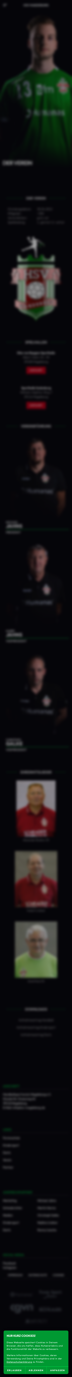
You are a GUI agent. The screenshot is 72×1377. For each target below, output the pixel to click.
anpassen (57, 1370)
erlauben (14, 1370)
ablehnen (36, 1370)
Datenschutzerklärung (19, 1361)
